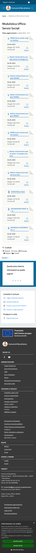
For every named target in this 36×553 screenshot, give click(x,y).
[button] (18, 550)
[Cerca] (32, 8)
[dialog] (18, 537)
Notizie (6, 446)
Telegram (8, 253)
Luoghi (6, 461)
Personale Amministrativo (12, 381)
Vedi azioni (5, 258)
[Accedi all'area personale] (29, 2)
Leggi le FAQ (8, 510)
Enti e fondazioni (9, 375)
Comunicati (7, 449)
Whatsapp (24, 251)
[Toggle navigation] (4, 8)
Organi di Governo (10, 366)
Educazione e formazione (12, 421)
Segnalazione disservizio (11, 507)
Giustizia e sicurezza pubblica (13, 424)
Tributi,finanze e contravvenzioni (14, 427)
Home (4, 16)
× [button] (34, 523)
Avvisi (6, 452)
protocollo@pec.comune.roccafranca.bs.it (17, 487)
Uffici (5, 372)
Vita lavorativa (8, 399)
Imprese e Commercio (11, 401)
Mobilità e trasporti (10, 412)
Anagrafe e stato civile (11, 393)
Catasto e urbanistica (11, 407)
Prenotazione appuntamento (13, 504)
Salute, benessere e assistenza (13, 432)
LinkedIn (16, 253)
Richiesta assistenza (10, 513)
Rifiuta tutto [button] (18, 546)
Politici (6, 378)
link (8, 537)
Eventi (6, 464)
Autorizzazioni (8, 435)
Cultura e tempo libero (11, 396)
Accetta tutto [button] (18, 541)
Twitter (15, 251)
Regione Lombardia (9, 2)
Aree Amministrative (10, 369)
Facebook (7, 251)
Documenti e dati (9, 383)
